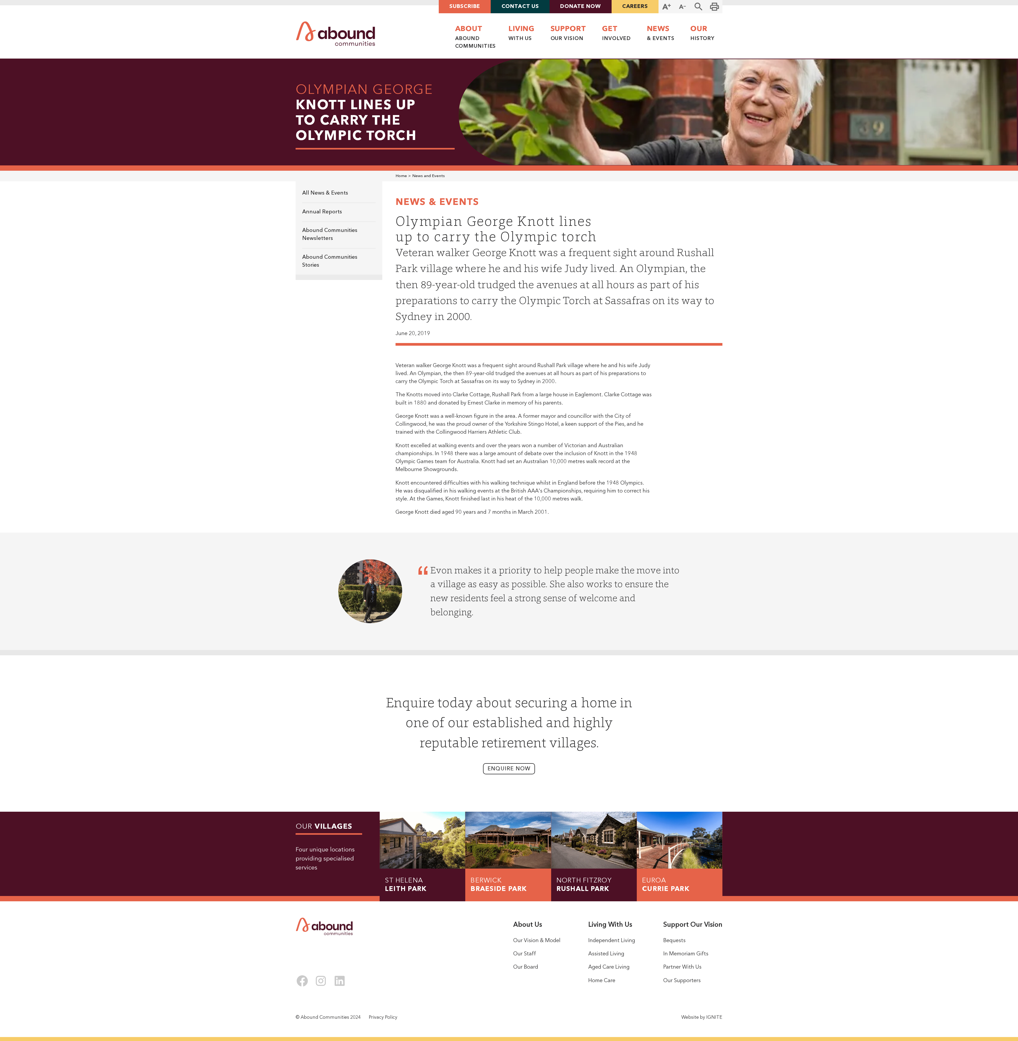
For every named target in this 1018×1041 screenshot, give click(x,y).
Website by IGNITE (701, 1017)
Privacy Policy (383, 1017)
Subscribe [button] (464, 6)
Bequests (674, 940)
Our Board (525, 967)
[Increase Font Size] (666, 6)
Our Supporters (682, 980)
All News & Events (325, 193)
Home (401, 176)
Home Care (601, 980)
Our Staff (524, 954)
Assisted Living (606, 954)
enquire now (509, 769)
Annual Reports (322, 212)
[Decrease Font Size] (682, 6)
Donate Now (580, 6)
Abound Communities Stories (329, 261)
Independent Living (611, 940)
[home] (336, 33)
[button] (699, 6)
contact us (520, 6)
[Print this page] (714, 6)
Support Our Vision (692, 925)
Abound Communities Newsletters (329, 234)
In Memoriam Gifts (685, 954)
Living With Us (610, 925)
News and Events (428, 176)
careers (635, 6)
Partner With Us (682, 967)
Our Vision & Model (536, 940)
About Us (527, 925)
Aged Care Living (609, 967)
